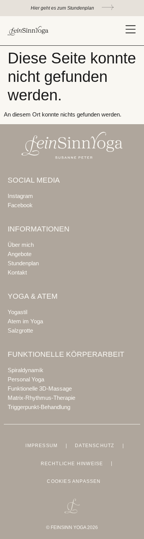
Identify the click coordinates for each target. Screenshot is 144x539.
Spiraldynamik (25, 370)
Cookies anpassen (74, 481)
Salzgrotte (20, 330)
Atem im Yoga (25, 321)
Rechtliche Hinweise (72, 463)
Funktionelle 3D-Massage (40, 388)
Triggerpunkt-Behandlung (39, 407)
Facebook (20, 205)
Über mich (21, 244)
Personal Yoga (26, 379)
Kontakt (17, 272)
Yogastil (17, 312)
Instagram (20, 196)
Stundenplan (23, 263)
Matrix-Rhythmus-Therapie (41, 397)
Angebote (19, 254)
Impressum (41, 445)
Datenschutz (94, 445)
